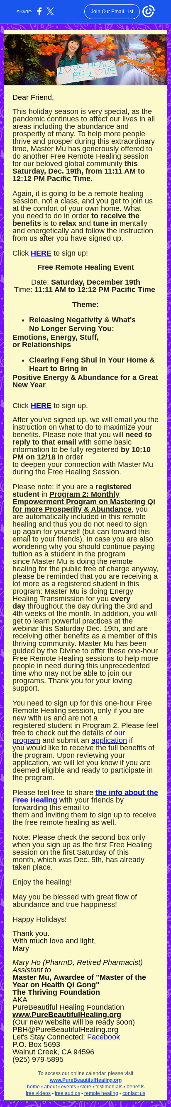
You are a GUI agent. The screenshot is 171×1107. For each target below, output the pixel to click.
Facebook (103, 1037)
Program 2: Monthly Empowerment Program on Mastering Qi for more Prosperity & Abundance (83, 501)
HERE (41, 253)
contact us (133, 1093)
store (85, 1087)
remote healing (101, 1093)
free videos (38, 1093)
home (33, 1087)
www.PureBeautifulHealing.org (66, 1014)
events (68, 1087)
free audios (67, 1093)
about (51, 1087)
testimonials (108, 1087)
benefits (135, 1087)
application (109, 740)
